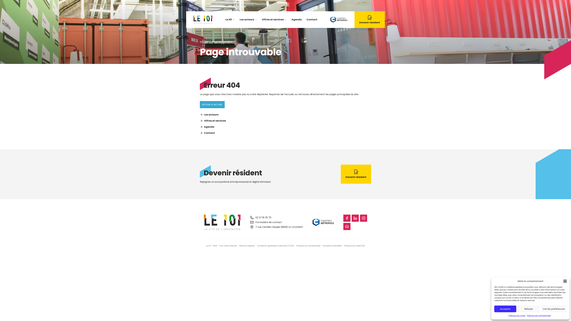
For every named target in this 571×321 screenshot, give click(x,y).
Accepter (505, 308)
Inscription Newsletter (332, 245)
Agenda (296, 19)
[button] (565, 281)
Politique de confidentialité (539, 315)
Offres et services (273, 19)
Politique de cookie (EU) (354, 245)
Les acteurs (247, 19)
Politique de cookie (517, 315)
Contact (311, 19)
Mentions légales (247, 245)
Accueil (204, 42)
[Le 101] (202, 20)
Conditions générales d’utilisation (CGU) (275, 245)
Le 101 (228, 19)
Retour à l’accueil (212, 104)
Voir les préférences (554, 308)
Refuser (528, 308)
